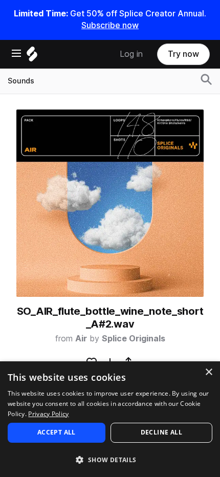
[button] (110, 459)
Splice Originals (133, 338)
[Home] (32, 57)
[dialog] (110, 419)
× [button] (208, 372)
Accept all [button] (56, 432)
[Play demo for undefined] (110, 203)
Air (81, 338)
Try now (183, 54)
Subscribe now (110, 25)
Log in (131, 54)
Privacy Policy (48, 413)
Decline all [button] (161, 432)
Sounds (21, 81)
